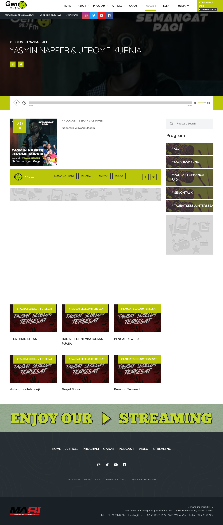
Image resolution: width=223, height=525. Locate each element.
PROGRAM (91, 449)
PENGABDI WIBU (126, 339)
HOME (56, 449)
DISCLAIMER (73, 479)
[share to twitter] (21, 64)
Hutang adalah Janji (25, 389)
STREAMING (162, 449)
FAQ (124, 479)
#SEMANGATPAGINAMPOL (19, 15)
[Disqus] (85, 252)
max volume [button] (208, 103)
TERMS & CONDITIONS (143, 479)
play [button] (16, 102)
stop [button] (24, 102)
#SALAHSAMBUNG (50, 15)
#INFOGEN (72, 15)
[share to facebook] (13, 64)
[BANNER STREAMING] (111, 418)
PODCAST (126, 449)
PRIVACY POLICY (93, 479)
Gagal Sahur (71, 389)
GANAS (108, 449)
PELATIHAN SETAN (23, 339)
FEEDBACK (112, 479)
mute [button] (195, 103)
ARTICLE (71, 449)
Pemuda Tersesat (127, 389)
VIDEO (143, 449)
